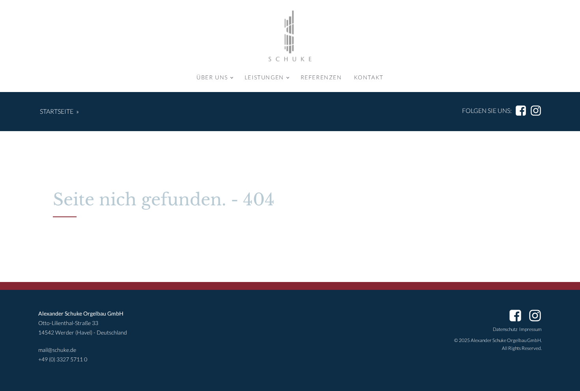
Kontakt (369, 77)
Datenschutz (505, 329)
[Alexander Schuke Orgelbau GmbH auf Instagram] (536, 111)
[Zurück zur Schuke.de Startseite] (290, 36)
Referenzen (321, 77)
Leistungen (264, 77)
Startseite (56, 111)
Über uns (212, 77)
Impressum (530, 329)
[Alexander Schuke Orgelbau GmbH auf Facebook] (521, 111)
